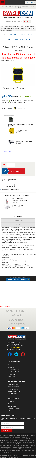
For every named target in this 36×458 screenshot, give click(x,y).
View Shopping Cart (13, 386)
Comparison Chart (25, 28)
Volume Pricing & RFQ (14, 391)
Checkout (30, 2)
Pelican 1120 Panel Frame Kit (25, 142)
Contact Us (11, 367)
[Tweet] (7, 186)
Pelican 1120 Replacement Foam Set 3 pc (20, 125)
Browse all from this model (10, 189)
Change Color (22, 108)
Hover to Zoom (23, 88)
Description (18, 216)
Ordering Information (13, 384)
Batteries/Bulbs (12, 406)
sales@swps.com (14, 369)
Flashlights (11, 401)
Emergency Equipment (14, 408)
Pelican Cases (15, 28)
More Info (30, 100)
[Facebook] (16, 185)
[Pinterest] (12, 186)
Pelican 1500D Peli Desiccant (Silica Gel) (18, 206)
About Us (10, 365)
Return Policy (11, 376)
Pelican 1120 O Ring (22, 131)
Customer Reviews (13, 393)
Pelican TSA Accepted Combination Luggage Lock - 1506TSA (20, 200)
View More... (8, 151)
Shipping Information (13, 389)
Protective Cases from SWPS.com (26, 26)
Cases (9, 404)
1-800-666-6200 (14, 372)
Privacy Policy (11, 374)
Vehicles (10, 411)
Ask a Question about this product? (11, 180)
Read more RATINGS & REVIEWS (17, 279)
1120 (1, 26)
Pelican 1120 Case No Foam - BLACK (18, 40)
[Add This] (14, 185)
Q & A (18, 224)
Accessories (18, 220)
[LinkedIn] (10, 186)
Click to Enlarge (9, 88)
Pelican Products (5, 28)
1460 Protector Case (10, 26)
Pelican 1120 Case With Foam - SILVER (18, 35)
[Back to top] (30, 452)
